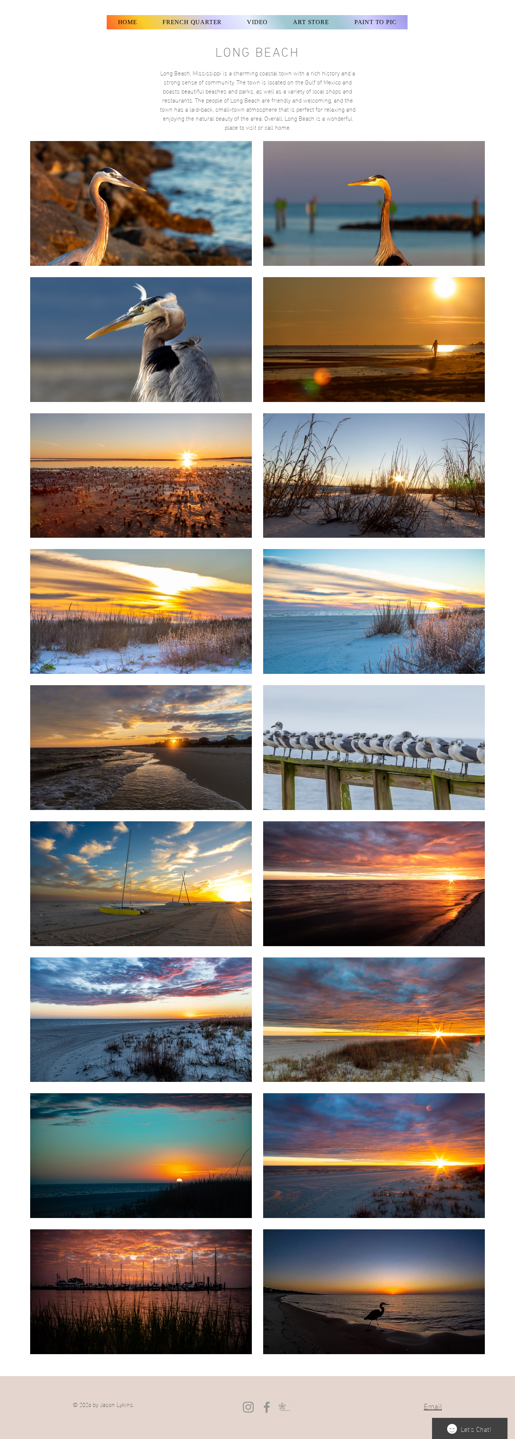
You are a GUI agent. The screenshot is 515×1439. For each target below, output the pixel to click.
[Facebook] (266, 1407)
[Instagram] (248, 1407)
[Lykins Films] (285, 1407)
